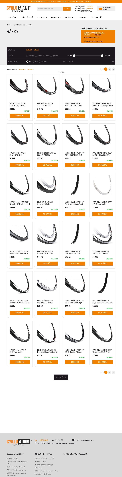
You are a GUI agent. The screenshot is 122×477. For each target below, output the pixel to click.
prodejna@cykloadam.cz (83, 10)
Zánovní (43, 61)
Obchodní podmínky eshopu (44, 465)
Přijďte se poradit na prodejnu (93, 41)
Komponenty (56, 17)
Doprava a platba (40, 461)
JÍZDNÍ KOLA (13, 17)
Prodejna (34, 1)
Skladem (31, 56)
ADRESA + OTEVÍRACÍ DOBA (44, 458)
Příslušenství (27, 17)
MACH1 (36, 50)
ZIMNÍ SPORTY (70, 17)
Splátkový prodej (12, 458)
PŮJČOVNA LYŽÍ (96, 17)
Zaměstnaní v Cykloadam (43, 474)
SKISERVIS (82, 17)
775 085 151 (87, 1)
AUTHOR (29, 50)
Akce (47, 56)
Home (8, 25)
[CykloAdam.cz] (18, 9)
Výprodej (55, 56)
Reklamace (38, 468)
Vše (30, 61)
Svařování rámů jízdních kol (16, 467)
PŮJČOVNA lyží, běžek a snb (16, 470)
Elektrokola (42, 17)
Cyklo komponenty (19, 25)
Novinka (40, 56)
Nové (36, 61)
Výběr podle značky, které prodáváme (47, 471)
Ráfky (30, 25)
